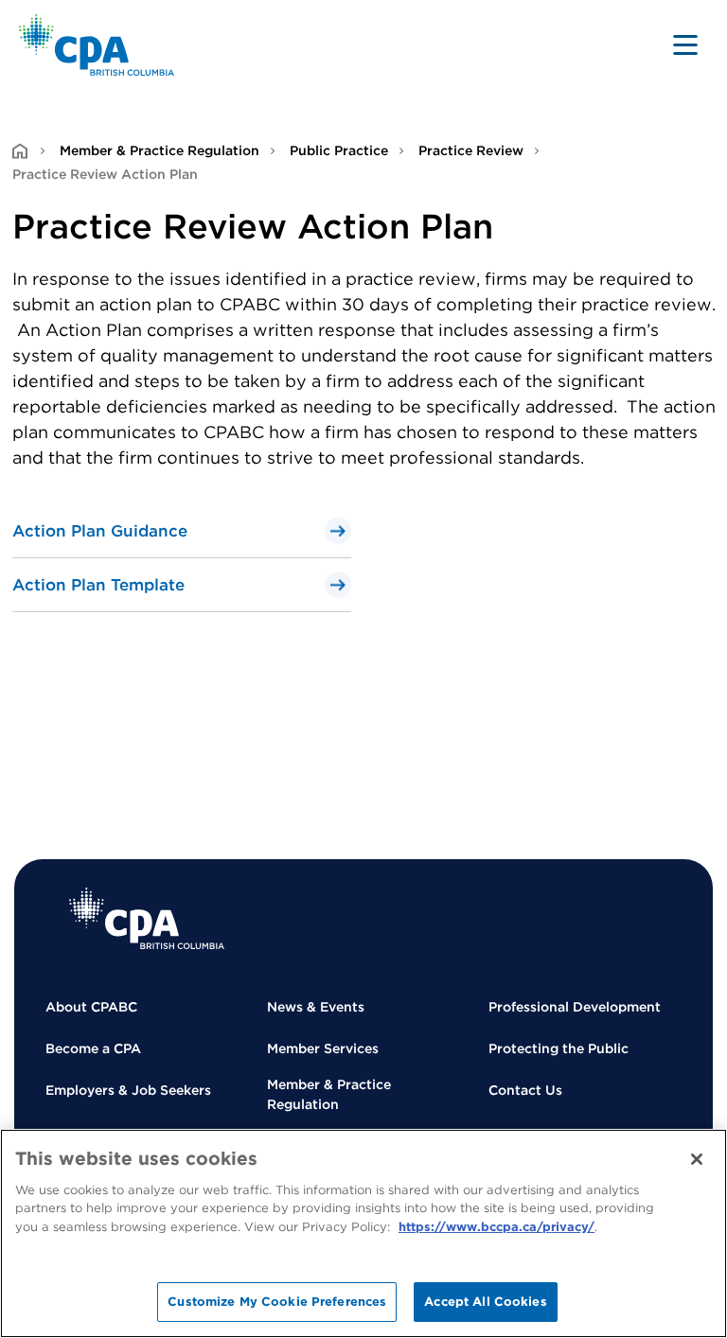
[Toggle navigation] (685, 44)
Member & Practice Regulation (159, 150)
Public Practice (339, 150)
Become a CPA (93, 1048)
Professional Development (574, 1006)
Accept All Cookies (485, 1301)
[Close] (697, 1159)
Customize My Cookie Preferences (277, 1301)
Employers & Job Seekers (128, 1090)
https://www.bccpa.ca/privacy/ (496, 1227)
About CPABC (91, 1006)
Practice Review (470, 150)
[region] (363, 1233)
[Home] (146, 918)
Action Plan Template (98, 584)
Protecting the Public (558, 1048)
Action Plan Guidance (99, 530)
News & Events (315, 1006)
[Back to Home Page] (97, 45)
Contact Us (525, 1090)
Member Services (323, 1048)
